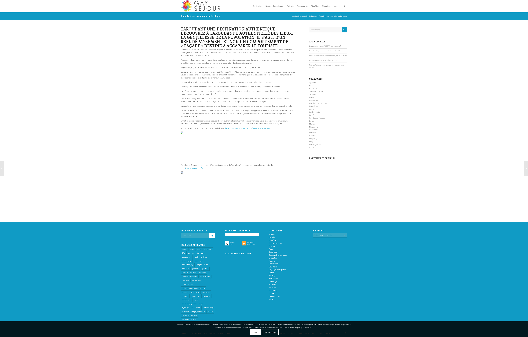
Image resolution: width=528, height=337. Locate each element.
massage (185, 296)
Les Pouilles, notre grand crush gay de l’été (323, 60)
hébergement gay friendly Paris (193, 288)
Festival (312, 109)
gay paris (193, 273)
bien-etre (191, 253)
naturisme (206, 296)
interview (185, 292)
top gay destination (198, 312)
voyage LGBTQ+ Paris (189, 316)
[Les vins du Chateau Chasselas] (2, 168)
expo (206, 265)
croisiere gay (186, 261)
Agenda (312, 83)
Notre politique (270, 332)
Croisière (312, 94)
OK (256, 332)
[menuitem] (257, 6)
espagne (199, 265)
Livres (311, 121)
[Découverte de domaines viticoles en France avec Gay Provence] (526, 168)
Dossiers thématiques (318, 103)
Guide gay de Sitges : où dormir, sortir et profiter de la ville (328, 55)
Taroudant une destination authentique (200, 16)
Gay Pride (313, 115)
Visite (311, 148)
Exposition (313, 106)
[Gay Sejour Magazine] (201, 6)
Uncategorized (315, 144)
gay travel (185, 280)
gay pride (202, 273)
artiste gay (207, 249)
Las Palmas (195, 292)
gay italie (205, 269)
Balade (312, 86)
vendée (210, 312)
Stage (311, 142)
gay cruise (195, 269)
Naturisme (313, 127)
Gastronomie (314, 112)
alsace (192, 249)
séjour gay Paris (187, 308)
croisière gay (198, 261)
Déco (311, 97)
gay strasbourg (205, 276)
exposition (185, 269)
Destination (313, 100)
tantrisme (185, 312)
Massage (312, 124)
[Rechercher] (344, 6)
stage (201, 304)
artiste (199, 249)
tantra (198, 308)
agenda (184, 249)
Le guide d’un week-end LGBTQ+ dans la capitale (325, 46)
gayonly (185, 273)
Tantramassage (208, 308)
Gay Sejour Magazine (317, 118)
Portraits (312, 133)
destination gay (187, 265)
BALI (183, 253)
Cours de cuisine (316, 91)
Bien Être (313, 89)
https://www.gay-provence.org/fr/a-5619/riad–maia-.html (249, 128)
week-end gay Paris (189, 320)
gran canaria (196, 280)
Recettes (312, 136)
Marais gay (206, 292)
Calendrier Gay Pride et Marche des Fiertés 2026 (324, 51)
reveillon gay (186, 300)
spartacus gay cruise (189, 304)
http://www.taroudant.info (192, 168)
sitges (196, 300)
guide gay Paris (187, 284)
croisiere (204, 257)
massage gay (195, 296)
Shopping (313, 139)
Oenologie (313, 130)
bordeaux (200, 253)
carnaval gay (186, 257)
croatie (196, 257)
